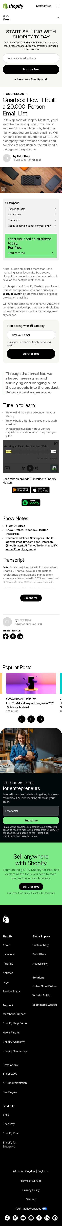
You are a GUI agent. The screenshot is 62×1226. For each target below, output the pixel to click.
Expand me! (31, 597)
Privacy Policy (29, 836)
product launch (12, 293)
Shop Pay (9, 1124)
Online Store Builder (44, 986)
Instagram (12, 533)
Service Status (12, 991)
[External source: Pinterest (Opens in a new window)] (55, 1218)
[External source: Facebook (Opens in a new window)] (7, 1218)
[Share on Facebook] (6, 636)
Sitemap (31, 1199)
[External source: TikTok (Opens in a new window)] (39, 1218)
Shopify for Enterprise (9, 1144)
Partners (8, 963)
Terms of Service (31, 1180)
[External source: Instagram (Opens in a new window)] (31, 1218)
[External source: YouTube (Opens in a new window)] (23, 1218)
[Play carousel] (31, 719)
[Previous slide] (21, 719)
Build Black (39, 954)
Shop (6, 1114)
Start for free (43, 5)
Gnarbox (19, 525)
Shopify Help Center (15, 1023)
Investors (8, 954)
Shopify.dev (10, 1073)
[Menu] (58, 6)
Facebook (30, 530)
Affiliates (8, 973)
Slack (48, 545)
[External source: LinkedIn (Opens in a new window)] (47, 1218)
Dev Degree (10, 1092)
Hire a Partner (11, 1032)
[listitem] (31, 693)
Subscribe (31, 820)
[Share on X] (13, 636)
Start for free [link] (31, 69)
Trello (40, 545)
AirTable (29, 545)
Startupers (37, 538)
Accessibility (40, 963)
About (6, 945)
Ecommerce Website (45, 1004)
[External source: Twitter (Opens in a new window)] (15, 1218)
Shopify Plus (10, 1133)
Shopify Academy (14, 1041)
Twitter (43, 530)
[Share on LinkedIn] (20, 636)
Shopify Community (15, 1051)
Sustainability (40, 945)
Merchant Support (14, 1014)
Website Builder (41, 995)
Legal (6, 982)
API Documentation (15, 1083)
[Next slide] (40, 719)
